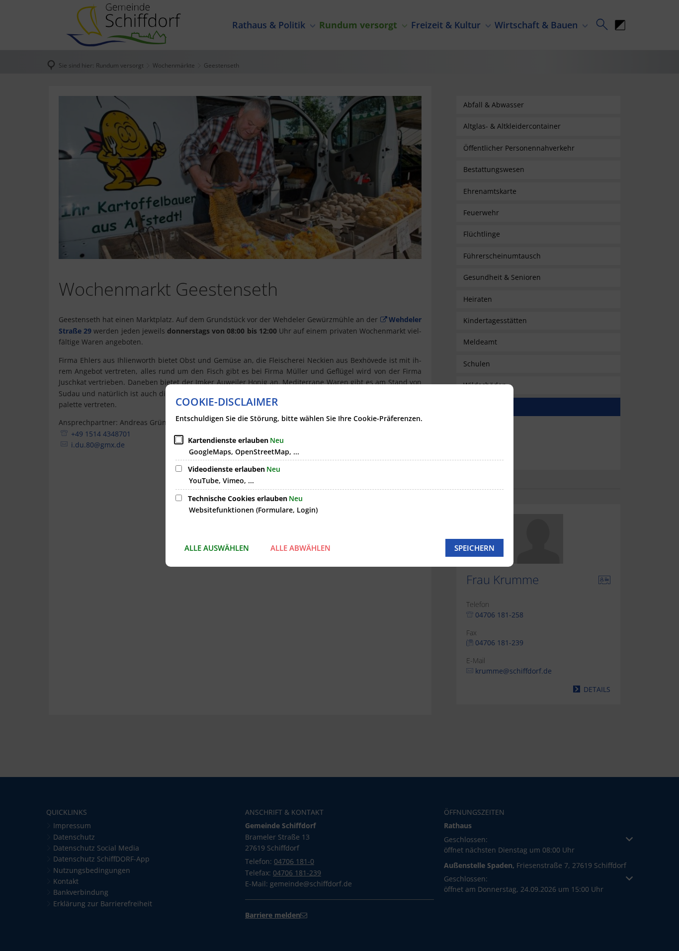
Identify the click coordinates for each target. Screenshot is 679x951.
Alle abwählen (300, 548)
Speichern (474, 548)
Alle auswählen (216, 548)
